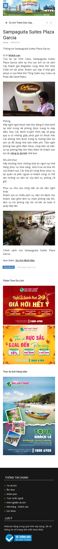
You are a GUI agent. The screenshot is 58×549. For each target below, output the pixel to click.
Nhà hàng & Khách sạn (26, 267)
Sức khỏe (11, 510)
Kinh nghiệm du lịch (16, 502)
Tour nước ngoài (15, 498)
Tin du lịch (12, 485)
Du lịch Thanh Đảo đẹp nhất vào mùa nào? (30, 22)
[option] (31, 22)
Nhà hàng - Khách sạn (17, 506)
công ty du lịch (18, 153)
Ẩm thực (11, 489)
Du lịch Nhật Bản (25, 260)
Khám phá (12, 493)
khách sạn (14, 55)
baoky (5, 42)
